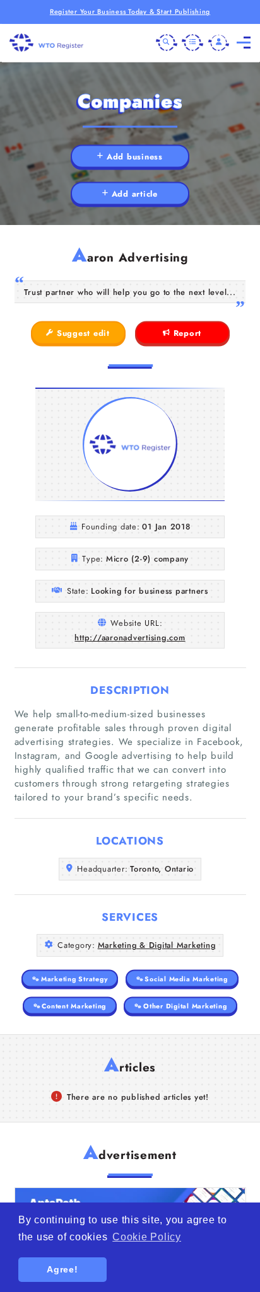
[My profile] (219, 43)
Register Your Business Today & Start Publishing (130, 11)
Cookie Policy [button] (146, 1236)
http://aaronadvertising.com (129, 637)
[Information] (192, 43)
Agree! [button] (62, 1269)
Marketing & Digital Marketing (157, 945)
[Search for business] (166, 43)
